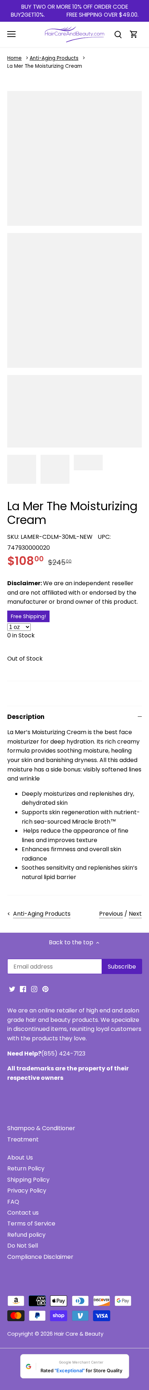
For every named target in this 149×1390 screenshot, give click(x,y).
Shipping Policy (28, 1179)
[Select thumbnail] (21, 469)
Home (14, 58)
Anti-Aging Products (54, 58)
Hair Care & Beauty (78, 1333)
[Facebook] (23, 989)
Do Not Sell (22, 1245)
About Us (20, 1157)
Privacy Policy (26, 1190)
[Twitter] (12, 989)
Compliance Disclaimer (40, 1257)
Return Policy (25, 1168)
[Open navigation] (11, 34)
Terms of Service (31, 1223)
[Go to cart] (133, 34)
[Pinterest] (45, 989)
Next (135, 914)
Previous (111, 914)
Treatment (23, 1139)
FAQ (13, 1202)
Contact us (23, 1212)
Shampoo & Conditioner (41, 1128)
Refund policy (26, 1235)
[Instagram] (34, 989)
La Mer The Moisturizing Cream (44, 66)
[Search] (118, 34)
